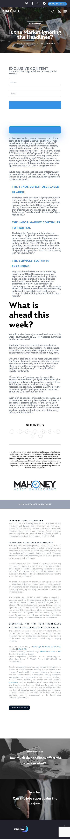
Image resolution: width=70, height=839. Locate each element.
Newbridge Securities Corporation (46, 647)
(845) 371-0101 (57, 4)
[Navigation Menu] (65, 11)
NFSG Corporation (47, 652)
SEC (59, 652)
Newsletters (35, 24)
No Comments (48, 43)
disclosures (13, 682)
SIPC (24, 649)
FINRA (18, 649)
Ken (21, 43)
